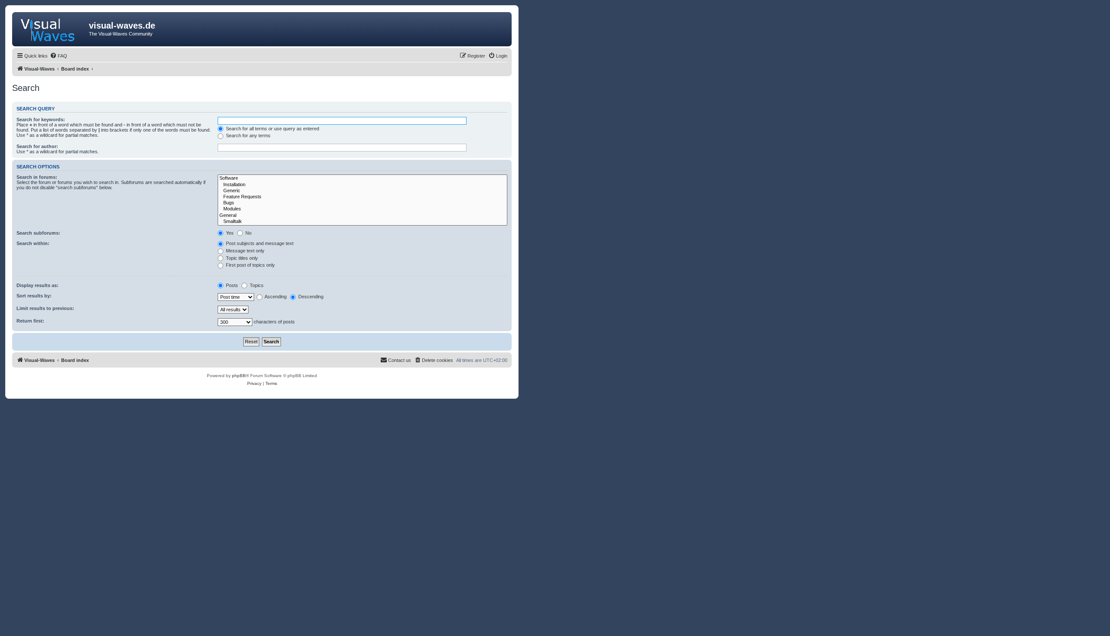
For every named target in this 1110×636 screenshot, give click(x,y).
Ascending (275, 296)
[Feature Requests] (362, 197)
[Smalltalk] (362, 222)
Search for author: (37, 146)
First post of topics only (250, 265)
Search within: (32, 243)
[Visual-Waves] (51, 28)
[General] (362, 216)
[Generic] (362, 191)
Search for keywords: (40, 119)
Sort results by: (34, 295)
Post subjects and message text (259, 243)
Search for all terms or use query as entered (272, 128)
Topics (256, 285)
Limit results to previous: (45, 308)
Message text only (244, 250)
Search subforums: (38, 233)
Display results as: (37, 285)
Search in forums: (36, 177)
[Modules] (362, 209)
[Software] (362, 178)
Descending (310, 296)
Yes (229, 233)
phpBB (239, 375)
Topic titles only (241, 258)
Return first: (30, 320)
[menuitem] (58, 56)
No (247, 233)
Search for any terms (248, 135)
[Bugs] (362, 203)
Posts (231, 285)
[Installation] (362, 185)
